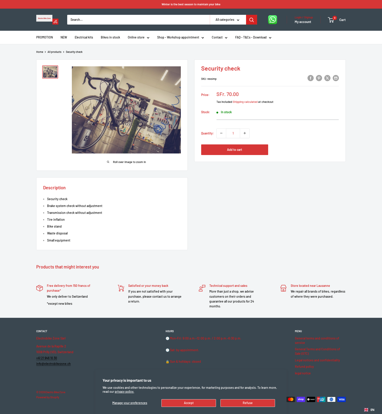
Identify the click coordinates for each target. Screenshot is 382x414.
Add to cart (234, 149)
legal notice (303, 373)
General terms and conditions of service (317, 340)
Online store (136, 37)
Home (39, 51)
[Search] (251, 20)
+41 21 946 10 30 (46, 358)
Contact (217, 37)
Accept (189, 403)
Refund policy (304, 366)
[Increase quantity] (244, 133)
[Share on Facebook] (311, 78)
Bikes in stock (110, 37)
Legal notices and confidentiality (317, 360)
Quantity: (207, 133)
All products (54, 51)
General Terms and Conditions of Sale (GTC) (317, 351)
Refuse (248, 403)
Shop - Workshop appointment (178, 37)
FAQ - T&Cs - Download (251, 37)
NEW (64, 37)
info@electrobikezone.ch (53, 364)
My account (303, 22)
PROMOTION (44, 37)
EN (372, 410)
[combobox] (369, 410)
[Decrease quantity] (221, 133)
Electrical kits (84, 37)
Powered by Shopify (47, 397)
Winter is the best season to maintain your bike (191, 4)
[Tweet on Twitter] (327, 78)
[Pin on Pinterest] (319, 78)
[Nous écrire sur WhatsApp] (272, 19)
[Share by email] (336, 78)
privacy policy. (124, 391)
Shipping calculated (245, 101)
